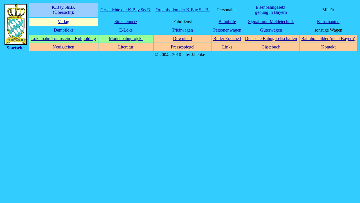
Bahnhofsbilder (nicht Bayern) (328, 38)
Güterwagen (271, 30)
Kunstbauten (328, 21)
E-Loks (125, 30)
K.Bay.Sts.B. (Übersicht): (63, 10)
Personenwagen (227, 30)
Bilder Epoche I (227, 38)
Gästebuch (271, 47)
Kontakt (328, 47)
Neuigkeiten (63, 47)
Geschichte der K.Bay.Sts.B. (125, 9)
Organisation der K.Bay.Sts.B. (183, 9)
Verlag (63, 21)
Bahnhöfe (227, 21)
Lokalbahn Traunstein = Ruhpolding (63, 38)
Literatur (125, 47)
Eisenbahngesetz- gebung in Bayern (271, 10)
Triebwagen (182, 30)
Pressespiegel (182, 47)
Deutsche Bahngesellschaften (271, 38)
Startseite (15, 47)
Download (182, 38)
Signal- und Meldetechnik (271, 21)
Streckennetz (125, 21)
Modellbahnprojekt (126, 38)
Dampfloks (63, 30)
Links (227, 47)
